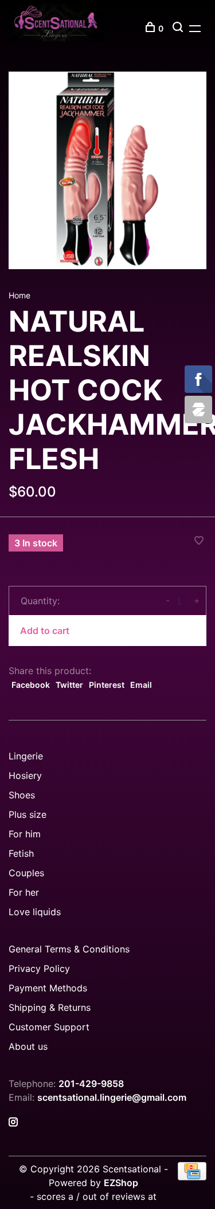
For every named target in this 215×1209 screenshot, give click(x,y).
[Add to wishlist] (199, 541)
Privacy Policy (39, 968)
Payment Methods (48, 988)
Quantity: (40, 601)
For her (24, 892)
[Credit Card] (192, 1177)
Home (19, 295)
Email (141, 685)
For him (25, 834)
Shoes (22, 795)
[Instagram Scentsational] (13, 1122)
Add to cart (44, 630)
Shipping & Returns (50, 1007)
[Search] (179, 28)
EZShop (121, 1182)
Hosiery (25, 775)
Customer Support (49, 1027)
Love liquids (35, 911)
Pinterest (106, 685)
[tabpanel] (107, 170)
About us (28, 1046)
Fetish (21, 853)
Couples (26, 873)
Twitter (69, 685)
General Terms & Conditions (69, 949)
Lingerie (26, 756)
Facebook (30, 685)
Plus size (27, 814)
